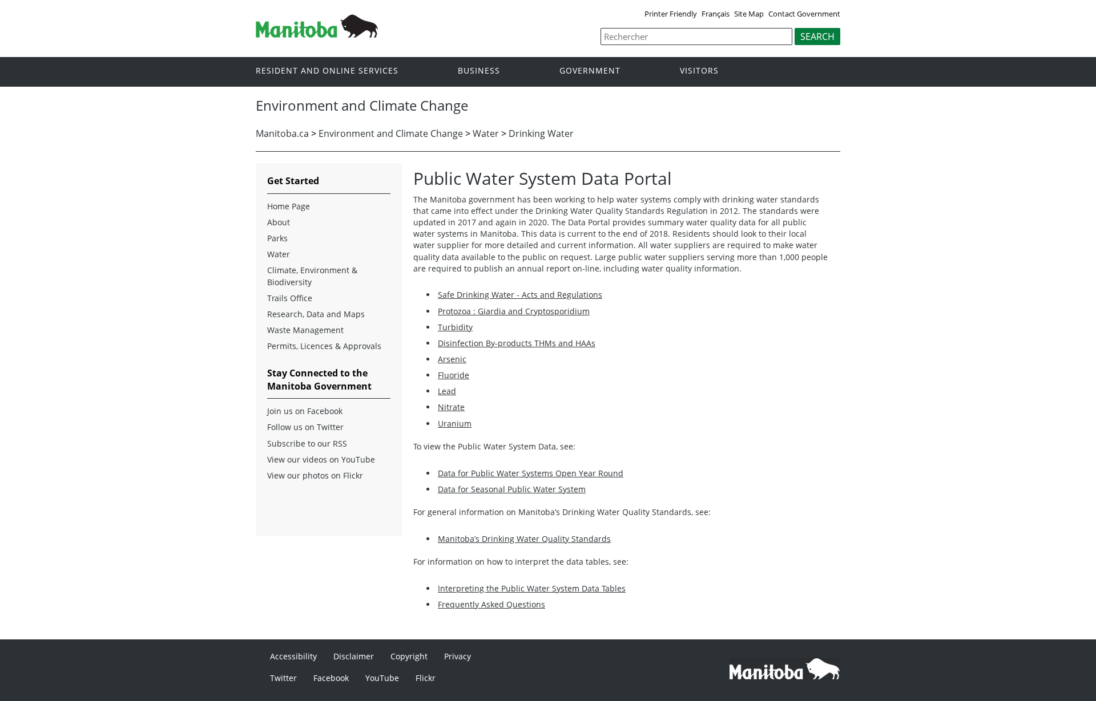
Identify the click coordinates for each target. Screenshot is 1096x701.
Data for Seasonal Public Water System (512, 489)
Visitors (699, 71)
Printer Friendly (670, 14)
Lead (447, 391)
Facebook (331, 677)
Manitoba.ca (282, 133)
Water (486, 133)
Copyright (409, 656)
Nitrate (451, 407)
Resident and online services (327, 71)
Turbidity (455, 327)
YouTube (382, 677)
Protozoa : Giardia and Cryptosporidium (514, 311)
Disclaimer (353, 656)
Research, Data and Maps (316, 314)
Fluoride (453, 375)
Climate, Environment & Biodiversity (312, 276)
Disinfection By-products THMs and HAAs (516, 343)
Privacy (457, 656)
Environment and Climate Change (391, 133)
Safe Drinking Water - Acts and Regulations (520, 294)
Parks (277, 238)
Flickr (426, 677)
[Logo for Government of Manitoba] (317, 34)
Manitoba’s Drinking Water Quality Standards (524, 538)
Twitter (283, 677)
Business (479, 71)
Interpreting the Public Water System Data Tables (532, 588)
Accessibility (293, 656)
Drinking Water (541, 133)
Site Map (749, 14)
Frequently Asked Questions (491, 604)
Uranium (455, 423)
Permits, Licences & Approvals (324, 346)
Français (716, 14)
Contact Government (804, 14)
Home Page (288, 206)
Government (589, 71)
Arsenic (452, 359)
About (278, 222)
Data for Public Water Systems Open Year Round (530, 473)
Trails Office (289, 298)
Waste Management (305, 330)
